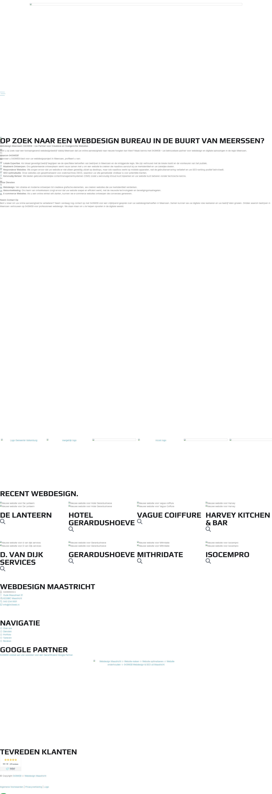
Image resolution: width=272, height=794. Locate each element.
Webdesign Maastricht (35, 776)
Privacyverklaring (33, 787)
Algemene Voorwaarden (11, 787)
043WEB (17, 776)
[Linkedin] (136, 611)
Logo (46, 787)
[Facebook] (136, 614)
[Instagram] (136, 607)
